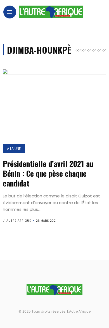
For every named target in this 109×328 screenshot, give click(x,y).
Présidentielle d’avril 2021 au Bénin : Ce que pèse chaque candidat (48, 173)
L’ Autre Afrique (17, 221)
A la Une (14, 148)
